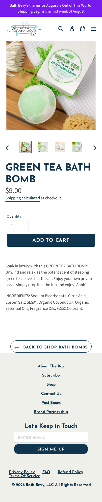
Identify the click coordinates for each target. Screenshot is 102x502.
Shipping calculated (22, 198)
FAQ (46, 472)
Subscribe (51, 376)
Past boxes (51, 403)
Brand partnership (51, 412)
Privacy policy (22, 472)
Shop (51, 385)
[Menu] (93, 28)
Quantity (14, 216)
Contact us (51, 394)
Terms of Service (24, 476)
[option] (25, 146)
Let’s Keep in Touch (51, 426)
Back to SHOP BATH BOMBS (55, 347)
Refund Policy (70, 472)
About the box (51, 366)
